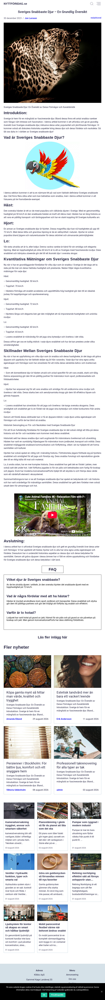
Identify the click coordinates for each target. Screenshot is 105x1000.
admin (60, 790)
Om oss (72, 979)
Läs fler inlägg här (52, 637)
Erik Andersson (64, 719)
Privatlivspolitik (57, 995)
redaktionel (96, 18)
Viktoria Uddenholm (16, 790)
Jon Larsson (31, 18)
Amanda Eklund (14, 719)
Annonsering (72, 974)
